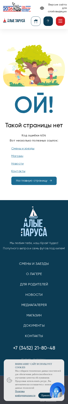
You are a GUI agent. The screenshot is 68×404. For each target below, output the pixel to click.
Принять (45, 395)
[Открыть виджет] (57, 390)
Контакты (18, 171)
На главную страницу (31, 180)
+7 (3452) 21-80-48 (34, 348)
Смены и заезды (22, 148)
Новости (17, 163)
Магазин (17, 156)
